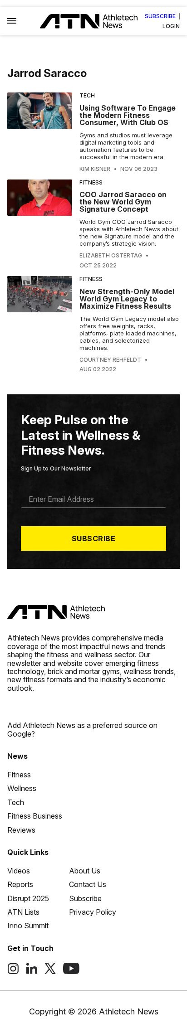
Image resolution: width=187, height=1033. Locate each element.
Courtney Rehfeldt (110, 360)
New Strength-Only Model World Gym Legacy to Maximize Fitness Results (126, 298)
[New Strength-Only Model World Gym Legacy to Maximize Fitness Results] (39, 324)
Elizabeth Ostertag (110, 255)
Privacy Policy (92, 912)
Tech (87, 95)
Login (171, 26)
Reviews (21, 829)
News (17, 756)
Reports (20, 884)
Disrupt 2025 (28, 898)
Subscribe (160, 16)
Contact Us (87, 884)
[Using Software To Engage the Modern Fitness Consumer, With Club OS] (39, 132)
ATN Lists (23, 912)
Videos (18, 870)
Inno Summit (28, 925)
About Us (84, 870)
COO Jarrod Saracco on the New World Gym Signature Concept (123, 201)
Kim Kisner (94, 169)
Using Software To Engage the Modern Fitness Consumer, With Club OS (127, 115)
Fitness (91, 182)
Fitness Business (34, 815)
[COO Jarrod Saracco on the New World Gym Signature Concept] (39, 224)
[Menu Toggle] (11, 21)
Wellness (21, 788)
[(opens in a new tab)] (13, 971)
